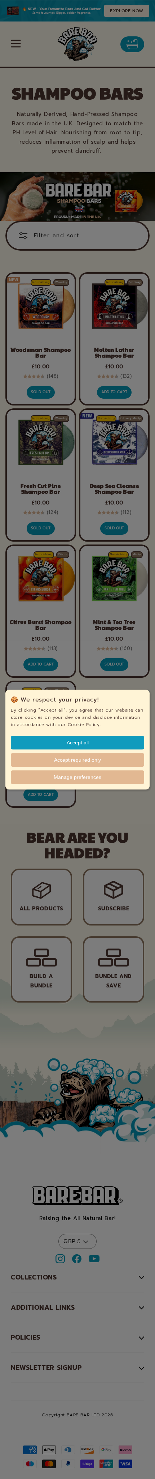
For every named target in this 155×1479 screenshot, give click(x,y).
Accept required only (77, 760)
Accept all (78, 742)
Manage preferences (77, 777)
